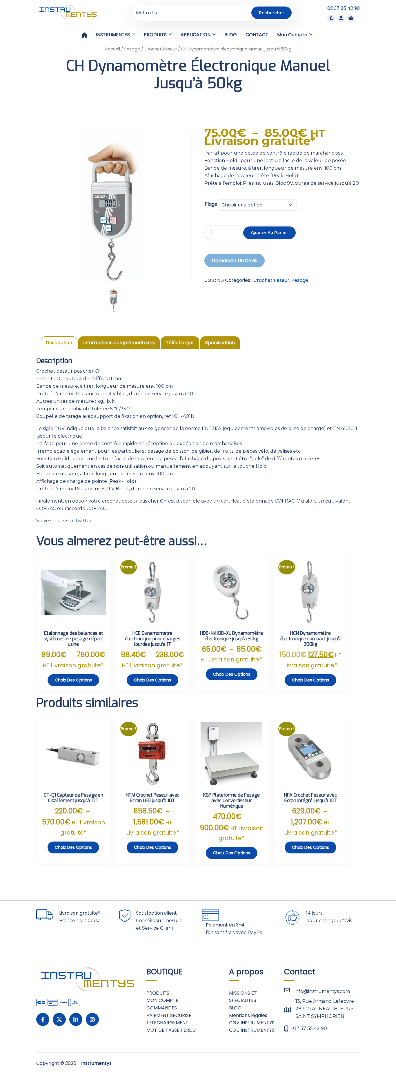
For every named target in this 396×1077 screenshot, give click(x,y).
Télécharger (180, 342)
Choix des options (73, 680)
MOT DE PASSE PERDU (171, 1030)
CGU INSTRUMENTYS (252, 1030)
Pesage (132, 49)
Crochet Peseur (160, 49)
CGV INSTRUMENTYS (252, 1022)
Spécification (220, 342)
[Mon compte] (341, 18)
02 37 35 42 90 (343, 8)
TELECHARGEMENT (167, 1022)
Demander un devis (234, 260)
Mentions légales (248, 1015)
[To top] (373, 1055)
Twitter (83, 520)
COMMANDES (161, 1008)
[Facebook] (42, 1019)
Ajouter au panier (269, 232)
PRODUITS (157, 993)
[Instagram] (92, 1019)
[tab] (59, 342)
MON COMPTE (162, 1000)
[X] (59, 1019)
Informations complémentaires (119, 342)
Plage (211, 204)
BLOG (235, 1008)
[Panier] (351, 18)
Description (59, 342)
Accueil (112, 49)
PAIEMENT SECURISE (168, 1015)
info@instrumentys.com (322, 991)
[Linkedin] (75, 1019)
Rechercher (271, 12)
